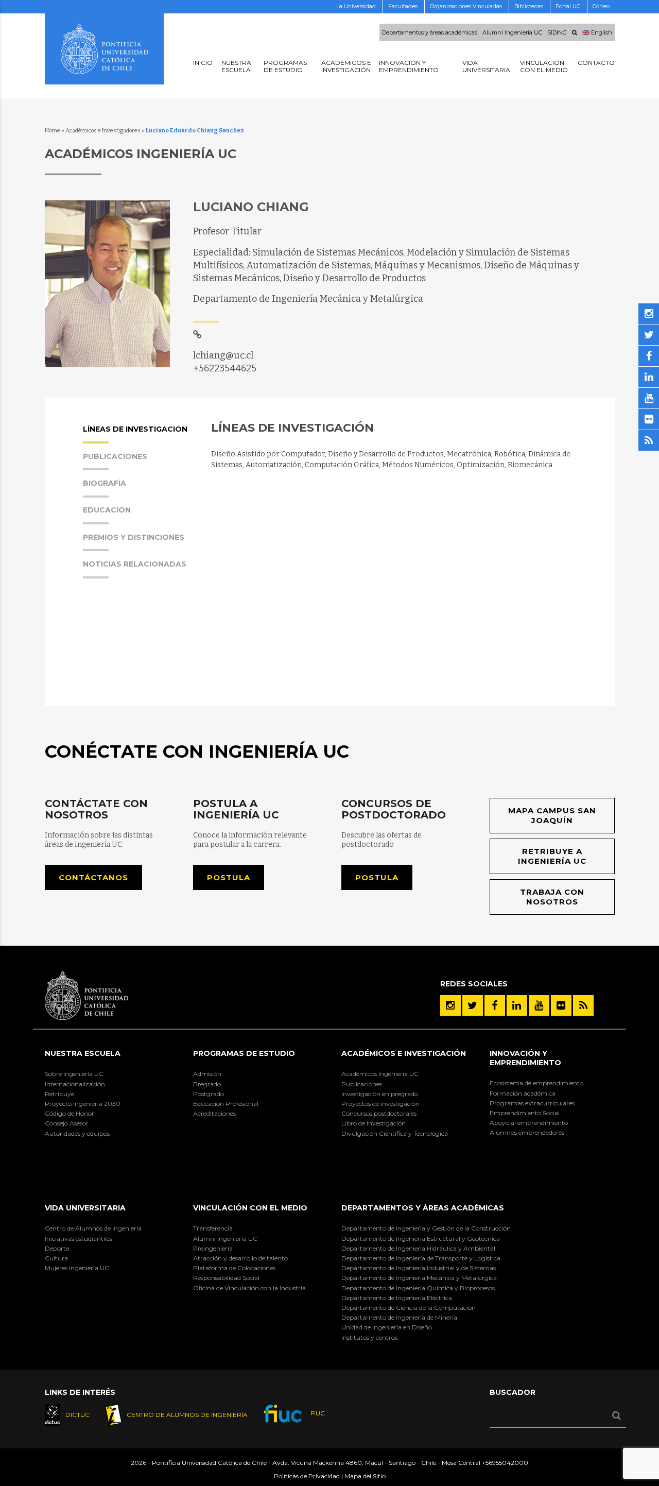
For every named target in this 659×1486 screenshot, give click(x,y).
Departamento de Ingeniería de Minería (399, 1317)
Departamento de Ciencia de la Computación (408, 1307)
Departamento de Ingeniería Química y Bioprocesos (418, 1288)
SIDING (557, 32)
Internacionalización (75, 1084)
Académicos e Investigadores (103, 130)
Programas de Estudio (244, 1053)
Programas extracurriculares (532, 1103)
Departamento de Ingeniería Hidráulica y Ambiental (418, 1248)
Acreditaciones (214, 1113)
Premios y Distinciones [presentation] (133, 538)
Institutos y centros (369, 1337)
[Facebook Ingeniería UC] (494, 1005)
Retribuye (59, 1094)
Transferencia (213, 1228)
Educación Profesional (225, 1103)
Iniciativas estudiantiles (78, 1238)
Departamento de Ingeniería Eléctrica (396, 1298)
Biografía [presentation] (104, 484)
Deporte (57, 1248)
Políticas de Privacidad (307, 1476)
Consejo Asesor (67, 1123)
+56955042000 (505, 1462)
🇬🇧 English (597, 32)
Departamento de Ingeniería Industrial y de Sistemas (418, 1268)
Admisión (207, 1074)
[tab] (136, 438)
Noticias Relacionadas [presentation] (134, 564)
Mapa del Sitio (365, 1476)
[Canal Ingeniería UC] (539, 1005)
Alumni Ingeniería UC (225, 1238)
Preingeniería (213, 1248)
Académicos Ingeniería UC (380, 1074)
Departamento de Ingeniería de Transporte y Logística (420, 1258)
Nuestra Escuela (82, 1053)
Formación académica (523, 1093)
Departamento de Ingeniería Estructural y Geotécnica (420, 1238)
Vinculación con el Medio (250, 1207)
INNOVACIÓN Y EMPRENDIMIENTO (525, 1058)
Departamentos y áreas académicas (429, 32)
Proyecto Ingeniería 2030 (82, 1103)
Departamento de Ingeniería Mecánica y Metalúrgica (419, 1278)
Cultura (56, 1258)
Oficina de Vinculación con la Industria (249, 1288)
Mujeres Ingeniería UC (77, 1268)
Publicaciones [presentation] (115, 457)
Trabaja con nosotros (552, 897)
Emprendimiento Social (525, 1113)
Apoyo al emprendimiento (529, 1122)
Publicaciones (361, 1084)
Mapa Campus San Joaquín (552, 816)
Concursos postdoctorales (379, 1113)
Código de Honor (69, 1113)
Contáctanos (93, 877)
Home (52, 130)
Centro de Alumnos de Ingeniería (93, 1228)
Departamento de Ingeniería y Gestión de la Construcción (426, 1228)
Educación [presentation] (107, 510)
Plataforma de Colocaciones (234, 1268)
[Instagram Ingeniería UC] (450, 1005)
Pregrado (207, 1084)
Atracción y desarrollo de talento (240, 1258)
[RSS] (583, 1005)
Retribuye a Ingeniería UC (552, 856)
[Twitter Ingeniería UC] (472, 1005)
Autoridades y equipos (77, 1133)
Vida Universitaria (85, 1207)
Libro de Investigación (373, 1123)
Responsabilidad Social (226, 1278)
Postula (228, 877)
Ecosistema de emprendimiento (536, 1083)
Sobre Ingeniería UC (74, 1074)
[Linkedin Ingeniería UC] (517, 1005)
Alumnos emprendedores (527, 1132)
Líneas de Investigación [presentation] (135, 429)
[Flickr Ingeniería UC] (561, 1005)
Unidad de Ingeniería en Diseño (386, 1327)
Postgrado (208, 1094)
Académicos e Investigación (403, 1053)
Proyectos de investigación (380, 1103)
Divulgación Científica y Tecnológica (394, 1133)
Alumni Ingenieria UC (512, 32)
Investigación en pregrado (379, 1094)
